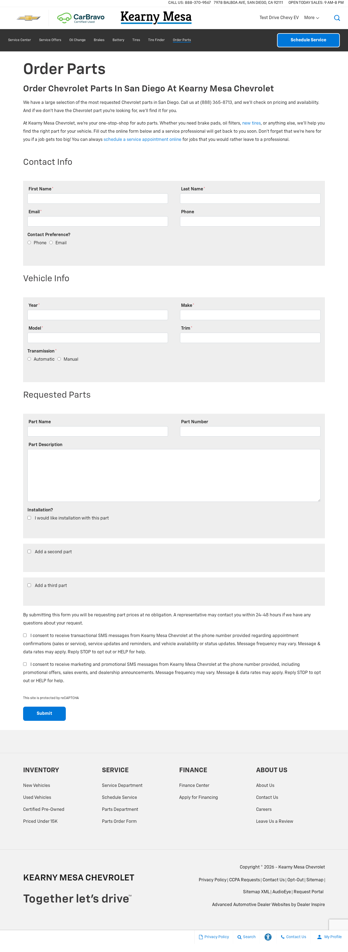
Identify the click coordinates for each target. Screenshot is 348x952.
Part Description (46, 445)
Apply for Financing (198, 798)
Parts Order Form (119, 822)
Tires (136, 40)
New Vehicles (36, 786)
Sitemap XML (256, 892)
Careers (264, 810)
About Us (265, 786)
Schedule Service (308, 40)
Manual (71, 359)
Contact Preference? (48, 235)
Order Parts (182, 40)
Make (187, 306)
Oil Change (77, 40)
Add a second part (53, 552)
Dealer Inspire (311, 905)
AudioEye (281, 892)
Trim (186, 328)
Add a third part (51, 586)
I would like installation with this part (72, 518)
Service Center (19, 40)
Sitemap (315, 880)
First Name (41, 189)
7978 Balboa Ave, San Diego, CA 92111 (248, 3)
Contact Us (267, 798)
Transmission (42, 351)
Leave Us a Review (274, 822)
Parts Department (120, 810)
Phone (187, 212)
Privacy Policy (212, 880)
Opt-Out (295, 880)
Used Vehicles (37, 798)
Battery (118, 40)
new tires (251, 123)
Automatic (44, 359)
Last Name (193, 189)
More (309, 19)
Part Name (40, 422)
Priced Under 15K (40, 822)
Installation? (40, 510)
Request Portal (309, 892)
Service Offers (50, 40)
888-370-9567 (198, 3)
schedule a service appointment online (142, 140)
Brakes (99, 40)
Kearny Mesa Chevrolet (301, 867)
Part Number (194, 422)
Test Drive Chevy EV (279, 18)
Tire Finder (156, 40)
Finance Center (194, 786)
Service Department (122, 786)
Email (35, 212)
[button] (337, 18)
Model (36, 328)
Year (34, 306)
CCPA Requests (244, 880)
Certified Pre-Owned (43, 810)
